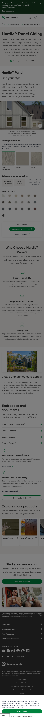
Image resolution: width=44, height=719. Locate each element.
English (3, 715)
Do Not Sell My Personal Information (22, 716)
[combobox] (5, 715)
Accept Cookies (22, 711)
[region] (22, 707)
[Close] (40, 697)
